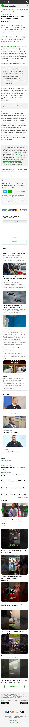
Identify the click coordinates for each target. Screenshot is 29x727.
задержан (3, 51)
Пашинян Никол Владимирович (12, 413)
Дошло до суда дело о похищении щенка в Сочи (13, 375)
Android (20, 147)
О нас (2, 700)
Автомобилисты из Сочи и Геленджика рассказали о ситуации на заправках (14, 278)
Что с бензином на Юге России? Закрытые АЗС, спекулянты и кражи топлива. (14, 681)
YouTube (20, 164)
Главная (3, 11)
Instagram (11, 161)
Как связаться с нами (12, 700)
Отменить (14, 241)
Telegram (18, 154)
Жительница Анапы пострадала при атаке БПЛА (14, 475)
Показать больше (14, 686)
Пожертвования (24, 700)
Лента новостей (10, 11)
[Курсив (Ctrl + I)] (7, 222)
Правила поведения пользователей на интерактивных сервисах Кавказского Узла (14, 717)
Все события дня (23, 497)
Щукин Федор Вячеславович (11, 452)
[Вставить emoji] (17, 222)
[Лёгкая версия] (8, 2)
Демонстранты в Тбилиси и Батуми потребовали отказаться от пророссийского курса (14, 522)
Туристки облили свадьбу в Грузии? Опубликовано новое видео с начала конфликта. (12, 578)
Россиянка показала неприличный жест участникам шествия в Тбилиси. (13, 657)
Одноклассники (8, 162)
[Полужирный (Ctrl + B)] (4, 222)
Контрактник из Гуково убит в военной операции (12, 349)
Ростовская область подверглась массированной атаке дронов (12, 306)
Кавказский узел (11, 46)
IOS (24, 147)
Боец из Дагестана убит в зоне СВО (12, 462)
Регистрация (14, 237)
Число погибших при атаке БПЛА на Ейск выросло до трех (14, 482)
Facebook (5, 161)
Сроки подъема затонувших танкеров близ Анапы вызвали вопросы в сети (14, 252)
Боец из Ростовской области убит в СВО (13, 495)
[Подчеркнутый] (10, 222)
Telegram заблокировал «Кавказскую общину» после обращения (12, 604)
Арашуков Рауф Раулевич (10, 432)
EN (4, 1)
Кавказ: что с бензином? (9, 9)
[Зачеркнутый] (13, 222)
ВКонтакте (18, 161)
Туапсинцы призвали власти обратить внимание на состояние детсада (14, 330)
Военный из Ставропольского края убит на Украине (14, 489)
